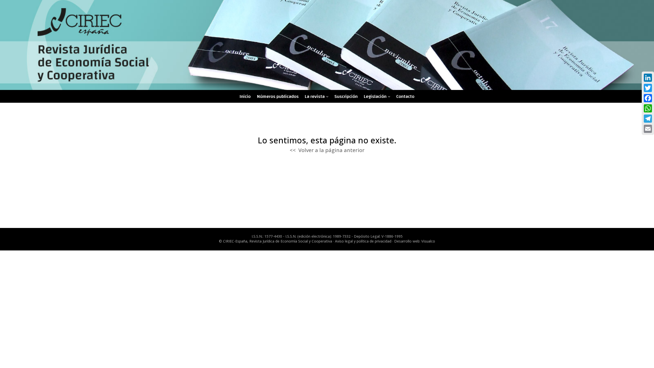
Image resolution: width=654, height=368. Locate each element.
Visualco (428, 241)
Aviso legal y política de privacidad (363, 241)
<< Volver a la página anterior (327, 150)
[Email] (648, 129)
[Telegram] (648, 118)
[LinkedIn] (648, 78)
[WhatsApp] (648, 108)
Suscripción (346, 96)
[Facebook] (648, 98)
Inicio (245, 96)
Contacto (405, 96)
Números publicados (278, 96)
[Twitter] (648, 88)
